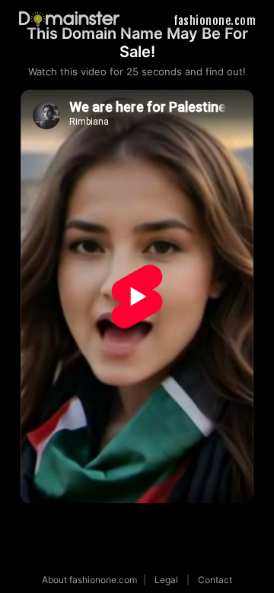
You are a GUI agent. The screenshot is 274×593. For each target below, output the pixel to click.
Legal (166, 579)
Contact (215, 579)
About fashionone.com (89, 579)
